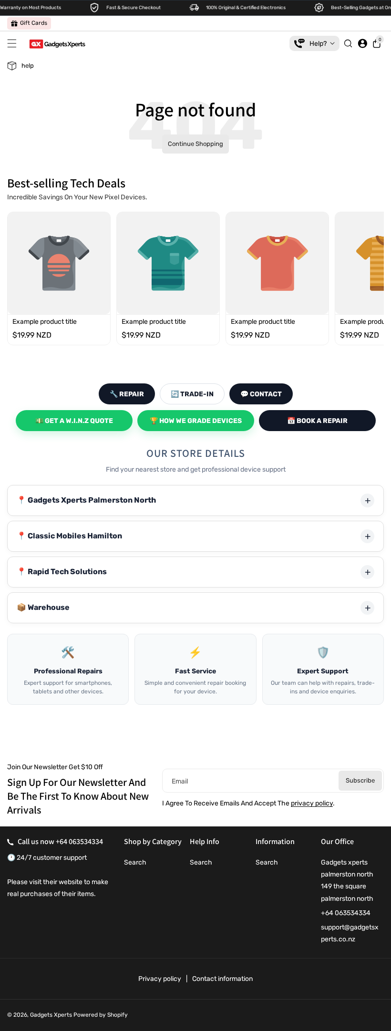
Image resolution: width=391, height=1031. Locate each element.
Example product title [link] (44, 322)
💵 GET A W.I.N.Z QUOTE (74, 421)
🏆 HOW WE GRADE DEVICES (196, 421)
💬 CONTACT (261, 394)
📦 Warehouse (43, 607)
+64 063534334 (79, 841)
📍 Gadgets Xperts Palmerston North (86, 500)
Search (135, 862)
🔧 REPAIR (127, 394)
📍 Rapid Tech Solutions (62, 571)
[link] (29, 23)
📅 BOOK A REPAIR (317, 421)
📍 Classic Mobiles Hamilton (69, 535)
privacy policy (312, 803)
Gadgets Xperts (51, 1014)
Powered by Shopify (100, 1014)
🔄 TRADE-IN (192, 394)
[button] (14, 43)
